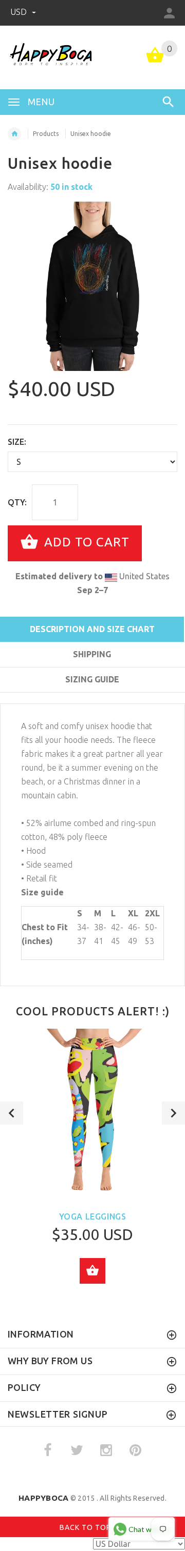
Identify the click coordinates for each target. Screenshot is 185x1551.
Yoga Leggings (92, 1216)
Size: (17, 441)
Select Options (92, 1271)
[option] (92, 286)
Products (46, 133)
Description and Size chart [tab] (92, 629)
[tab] (92, 697)
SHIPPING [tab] (92, 654)
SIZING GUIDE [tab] (92, 679)
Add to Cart (85, 542)
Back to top (86, 1527)
